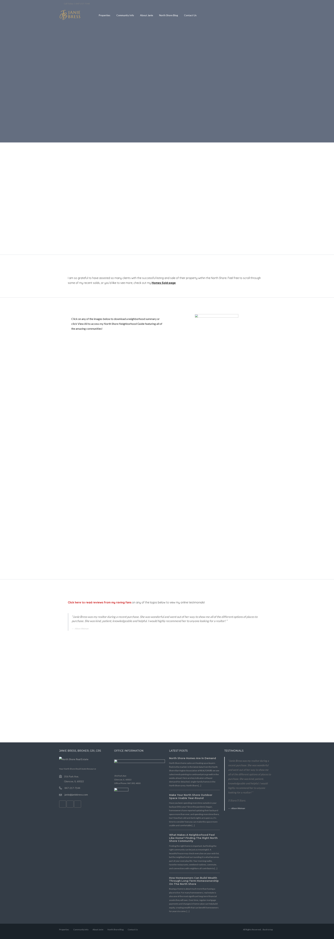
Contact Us (190, 15)
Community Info (125, 15)
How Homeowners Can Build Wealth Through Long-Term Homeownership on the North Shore (194, 881)
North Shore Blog (168, 15)
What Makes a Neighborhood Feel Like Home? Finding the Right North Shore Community (193, 838)
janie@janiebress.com (76, 794)
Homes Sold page (164, 283)
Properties (104, 15)
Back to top (268, 929)
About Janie (146, 15)
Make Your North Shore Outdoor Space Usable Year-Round (190, 796)
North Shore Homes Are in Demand (192, 758)
